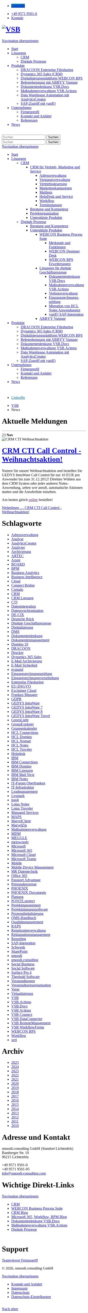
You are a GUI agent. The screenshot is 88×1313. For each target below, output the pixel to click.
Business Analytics (25, 573)
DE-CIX (17, 615)
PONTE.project (23, 901)
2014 (15, 1109)
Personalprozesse (24, 884)
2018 (15, 1092)
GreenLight (19, 720)
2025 (15, 1062)
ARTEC (17, 556)
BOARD (18, 564)
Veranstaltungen (23, 981)
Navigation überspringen (20, 41)
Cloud (15, 581)
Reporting (18, 939)
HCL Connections (24, 733)
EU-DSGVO (21, 686)
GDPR (16, 699)
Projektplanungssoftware (29, 909)
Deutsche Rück (22, 619)
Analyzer (18, 547)
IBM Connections (24, 762)
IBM (14, 758)
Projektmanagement (26, 905)
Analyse (17, 539)
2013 (15, 1113)
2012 (15, 1117)
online (33, 500)
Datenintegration (23, 606)
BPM (15, 568)
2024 (15, 1067)
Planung (17, 897)
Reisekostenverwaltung (28, 930)
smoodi (16, 956)
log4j (15, 800)
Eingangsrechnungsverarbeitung (35, 678)
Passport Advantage (26, 880)
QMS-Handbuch (23, 918)
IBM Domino (21, 766)
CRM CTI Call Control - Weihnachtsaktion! (41, 454)
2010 (15, 1126)
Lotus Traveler (22, 808)
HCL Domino (21, 737)
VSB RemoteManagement (30, 1023)
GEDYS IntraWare (25, 703)
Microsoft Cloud (23, 855)
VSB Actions (21, 1010)
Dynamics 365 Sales (26, 657)
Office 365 (19, 876)
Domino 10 (19, 644)
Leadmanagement (24, 792)
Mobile (16, 863)
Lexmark (18, 796)
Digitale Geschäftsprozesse (31, 623)
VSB (15, 998)
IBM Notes (19, 779)
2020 (15, 1084)
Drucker (17, 653)
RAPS (16, 926)
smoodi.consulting (24, 960)
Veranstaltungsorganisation (31, 985)
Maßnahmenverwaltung (28, 829)
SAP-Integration (23, 943)
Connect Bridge (23, 585)
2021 (15, 1079)
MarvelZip (19, 825)
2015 (15, 1105)
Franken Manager (24, 695)
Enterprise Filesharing (27, 682)
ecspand (17, 669)
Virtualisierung (22, 994)
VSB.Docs (19, 1006)
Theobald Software (25, 977)
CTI (14, 602)
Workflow (18, 1036)
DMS (15, 632)
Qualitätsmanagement (27, 922)
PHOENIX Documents (28, 893)
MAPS (16, 817)
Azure (15, 560)
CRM (15, 594)
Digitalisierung (22, 627)
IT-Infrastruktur (22, 787)
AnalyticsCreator (23, 543)
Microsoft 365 (21, 850)
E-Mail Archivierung (26, 661)
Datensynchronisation (27, 611)
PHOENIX (19, 888)
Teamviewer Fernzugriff (20, 1260)
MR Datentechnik (24, 871)
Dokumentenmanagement (30, 640)
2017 (15, 1096)
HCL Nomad (21, 741)
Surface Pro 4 (21, 972)
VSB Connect (21, 1015)
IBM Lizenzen (22, 770)
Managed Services (24, 813)
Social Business (22, 964)
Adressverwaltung (24, 535)
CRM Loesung (22, 598)
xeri (14, 1040)
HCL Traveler (21, 749)
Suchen (53, 137)
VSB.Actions (21, 1002)
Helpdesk (18, 754)
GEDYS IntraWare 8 (26, 712)
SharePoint (19, 951)
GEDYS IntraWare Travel (30, 716)
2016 (15, 1100)
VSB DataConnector (26, 1019)
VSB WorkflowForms (27, 1027)
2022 (15, 1075)
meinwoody (20, 842)
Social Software (23, 968)
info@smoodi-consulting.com (24, 1173)
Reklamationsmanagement (30, 935)
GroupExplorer (22, 724)
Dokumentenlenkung (26, 636)
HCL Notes (19, 745)
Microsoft (18, 846)
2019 (15, 1088)
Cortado (17, 590)
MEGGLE (19, 838)
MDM (16, 834)
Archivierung (21, 552)
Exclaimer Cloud (23, 691)
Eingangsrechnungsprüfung (31, 674)
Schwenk (18, 947)
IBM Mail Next (22, 775)
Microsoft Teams (23, 859)
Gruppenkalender (24, 728)
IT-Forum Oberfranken (28, 783)
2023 (15, 1071)
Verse (15, 989)
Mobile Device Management (32, 867)
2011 (15, 1121)
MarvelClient (21, 821)
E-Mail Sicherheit (24, 665)
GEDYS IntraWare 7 (26, 707)
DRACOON (21, 648)
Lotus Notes (20, 804)
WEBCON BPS (23, 1031)
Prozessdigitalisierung (27, 914)
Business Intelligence (26, 577)
